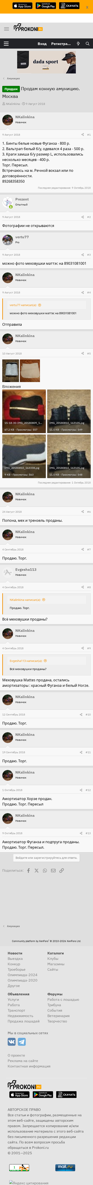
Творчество (57, 1021)
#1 (89, 134)
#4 (89, 292)
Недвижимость (20, 1015)
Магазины (56, 964)
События (54, 1010)
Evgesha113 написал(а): (26, 661)
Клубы (52, 958)
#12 (88, 790)
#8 (89, 587)
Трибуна (54, 1005)
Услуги (13, 999)
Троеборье (17, 969)
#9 (89, 648)
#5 (89, 353)
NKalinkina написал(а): (25, 600)
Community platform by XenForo (46, 941)
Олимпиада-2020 (22, 980)
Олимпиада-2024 (22, 975)
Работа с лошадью (63, 999)
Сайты (52, 969)
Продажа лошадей (24, 1021)
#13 (88, 833)
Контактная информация (29, 1066)
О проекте (16, 1055)
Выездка (15, 958)
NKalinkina (13, 104)
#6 (89, 511)
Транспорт (16, 1010)
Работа (14, 1005)
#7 (89, 549)
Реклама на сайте (23, 1060)
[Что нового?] (78, 43)
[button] (6, 43)
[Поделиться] (83, 134)
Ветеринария (58, 1015)
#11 (88, 752)
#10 (88, 714)
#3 (89, 254)
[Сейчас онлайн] (11, 207)
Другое (14, 985)
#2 (89, 217)
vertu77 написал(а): (23, 305)
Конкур (14, 964)
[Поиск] (87, 43)
